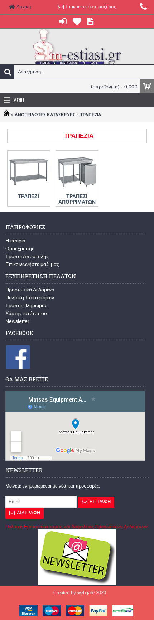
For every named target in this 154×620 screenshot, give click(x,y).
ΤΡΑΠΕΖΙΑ (90, 114)
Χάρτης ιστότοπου (26, 313)
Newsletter (17, 321)
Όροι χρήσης (19, 248)
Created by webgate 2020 (79, 592)
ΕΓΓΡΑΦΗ (100, 501)
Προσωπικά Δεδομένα (29, 289)
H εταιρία (15, 240)
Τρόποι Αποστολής (27, 256)
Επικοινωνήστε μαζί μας (32, 264)
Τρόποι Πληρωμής (26, 305)
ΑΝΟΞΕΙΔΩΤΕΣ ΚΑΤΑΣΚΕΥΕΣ (45, 114)
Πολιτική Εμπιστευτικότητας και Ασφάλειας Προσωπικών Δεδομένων (76, 526)
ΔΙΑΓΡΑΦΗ (28, 512)
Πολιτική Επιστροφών (29, 297)
